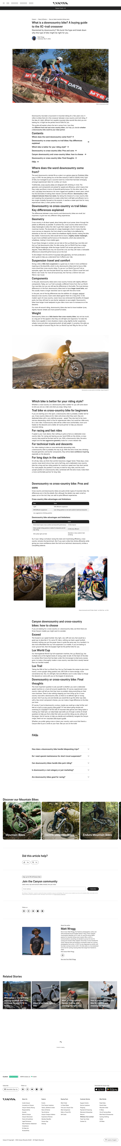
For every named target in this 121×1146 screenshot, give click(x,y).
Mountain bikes (104, 1107)
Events (43, 1103)
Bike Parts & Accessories (106, 1114)
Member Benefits (46, 1119)
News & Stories (42, 19)
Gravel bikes (103, 1105)
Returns (82, 1114)
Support (31, 3)
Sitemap (44, 1123)
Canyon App (45, 1121)
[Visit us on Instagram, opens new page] (28, 911)
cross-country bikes (47, 185)
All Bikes (102, 1121)
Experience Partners (47, 1117)
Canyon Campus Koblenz (48, 1114)
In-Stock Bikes (65, 1105)
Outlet (101, 1119)
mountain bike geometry (62, 255)
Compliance (25, 1126)
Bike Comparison (65, 1110)
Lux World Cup (72, 243)
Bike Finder (64, 1103)
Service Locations (85, 1105)
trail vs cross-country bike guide (49, 707)
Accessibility (25, 1130)
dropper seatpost (78, 293)
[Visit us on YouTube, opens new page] (33, 911)
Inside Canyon (26, 1103)
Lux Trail (37, 245)
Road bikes (103, 1103)
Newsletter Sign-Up (11, 1089)
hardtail (44, 709)
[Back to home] (60, 3)
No (36, 862)
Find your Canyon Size (67, 1107)
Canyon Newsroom (27, 1117)
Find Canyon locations (48, 1105)
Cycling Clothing (104, 1117)
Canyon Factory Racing (28, 1107)
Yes (28, 862)
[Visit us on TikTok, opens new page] (42, 911)
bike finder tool (56, 712)
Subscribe (93, 889)
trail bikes (39, 191)
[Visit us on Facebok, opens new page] (24, 911)
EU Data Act (25, 1128)
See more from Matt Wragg (68, 959)
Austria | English (112, 1140)
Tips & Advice (45, 1112)
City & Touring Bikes (105, 1112)
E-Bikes (102, 1110)
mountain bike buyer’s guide (56, 718)
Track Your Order (84, 1119)
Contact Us (83, 1121)
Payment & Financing (86, 1110)
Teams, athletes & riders (48, 1107)
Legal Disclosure (26, 1121)
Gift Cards (63, 1114)
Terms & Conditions (27, 1119)
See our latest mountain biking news (59, 19)
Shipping (82, 1107)
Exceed (53, 647)
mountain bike (64, 120)
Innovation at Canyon (28, 1105)
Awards (24, 1112)
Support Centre (84, 1103)
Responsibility (26, 1110)
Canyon (34, 19)
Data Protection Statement (59, 894)
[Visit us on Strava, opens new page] (38, 911)
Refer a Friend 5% (66, 1112)
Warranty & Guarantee (86, 1112)
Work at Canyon (26, 1114)
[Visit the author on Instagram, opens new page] (62, 955)
